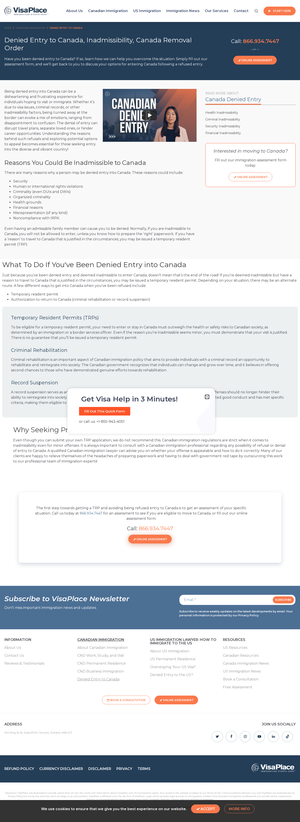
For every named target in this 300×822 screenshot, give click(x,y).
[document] (150, 411)
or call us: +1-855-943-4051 (102, 421)
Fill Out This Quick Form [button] (104, 411)
